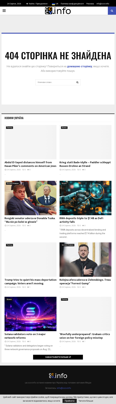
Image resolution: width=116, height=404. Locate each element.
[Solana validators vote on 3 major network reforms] (30, 314)
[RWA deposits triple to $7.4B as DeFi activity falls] (85, 198)
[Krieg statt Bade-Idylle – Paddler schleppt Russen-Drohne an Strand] (85, 142)
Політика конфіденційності (72, 4)
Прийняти (69, 401)
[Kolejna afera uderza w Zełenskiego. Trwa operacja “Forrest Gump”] (85, 259)
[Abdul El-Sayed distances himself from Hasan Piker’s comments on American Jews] (30, 142)
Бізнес (64, 127)
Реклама (90, 4)
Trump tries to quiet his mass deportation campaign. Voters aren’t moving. (30, 282)
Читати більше (86, 401)
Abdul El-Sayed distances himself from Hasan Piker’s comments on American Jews (30, 164)
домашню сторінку (79, 66)
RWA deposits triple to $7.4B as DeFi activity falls (81, 220)
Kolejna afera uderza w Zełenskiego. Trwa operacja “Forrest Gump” (85, 282)
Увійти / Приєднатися (37, 4)
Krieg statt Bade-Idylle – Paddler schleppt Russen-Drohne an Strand (85, 164)
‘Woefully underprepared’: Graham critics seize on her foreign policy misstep (85, 336)
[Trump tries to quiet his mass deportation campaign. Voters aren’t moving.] (30, 259)
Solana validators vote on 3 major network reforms (25, 336)
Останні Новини (13, 183)
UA (57, 4)
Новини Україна (14, 118)
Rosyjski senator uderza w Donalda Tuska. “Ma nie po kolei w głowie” (30, 220)
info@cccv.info (103, 4)
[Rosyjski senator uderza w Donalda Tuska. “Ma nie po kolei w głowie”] (30, 198)
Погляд (9, 127)
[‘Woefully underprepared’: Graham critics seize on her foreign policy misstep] (85, 314)
